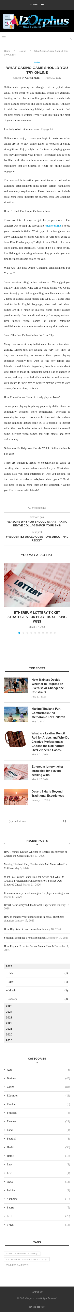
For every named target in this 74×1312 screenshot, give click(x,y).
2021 (9, 1028)
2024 (9, 1011)
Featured (38, 1112)
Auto (38, 1069)
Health (38, 1147)
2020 (9, 1034)
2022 (9, 1023)
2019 (9, 1040)
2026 (9, 966)
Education (38, 1095)
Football (38, 1138)
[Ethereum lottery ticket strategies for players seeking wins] (37, 585)
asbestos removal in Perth (22, 1254)
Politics (38, 1190)
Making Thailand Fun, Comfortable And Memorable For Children (48, 713)
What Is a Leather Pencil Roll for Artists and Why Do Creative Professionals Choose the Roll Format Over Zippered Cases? (50, 742)
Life (38, 1173)
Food (38, 1129)
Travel (38, 1224)
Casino (22, 50)
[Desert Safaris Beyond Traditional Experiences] (16, 797)
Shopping (38, 1198)
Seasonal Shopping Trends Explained (25, 937)
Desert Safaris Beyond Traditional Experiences (48, 793)
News (38, 1181)
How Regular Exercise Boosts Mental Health (29, 946)
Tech (38, 1216)
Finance (38, 1121)
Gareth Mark (32, 77)
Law (38, 1164)
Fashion (38, 1104)
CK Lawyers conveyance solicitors (26, 1259)
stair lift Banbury (17, 1265)
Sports (38, 1207)
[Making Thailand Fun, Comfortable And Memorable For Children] (16, 714)
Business (38, 1078)
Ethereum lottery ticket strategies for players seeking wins (37, 617)
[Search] (70, 38)
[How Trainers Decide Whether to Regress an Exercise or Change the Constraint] (16, 685)
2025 (9, 1006)
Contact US (37, 4)
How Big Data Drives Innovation (22, 929)
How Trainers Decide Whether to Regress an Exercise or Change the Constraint (48, 686)
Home (7, 50)
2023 (9, 1017)
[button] (7, 598)
